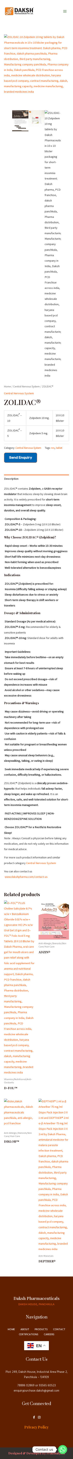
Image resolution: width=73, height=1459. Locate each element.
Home (7, 386)
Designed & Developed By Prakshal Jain (36, 1453)
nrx (53, 448)
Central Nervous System (26, 386)
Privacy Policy (36, 1427)
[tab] (36, 479)
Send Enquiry (20, 457)
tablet (59, 448)
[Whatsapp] (62, 1449)
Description (11, 478)
